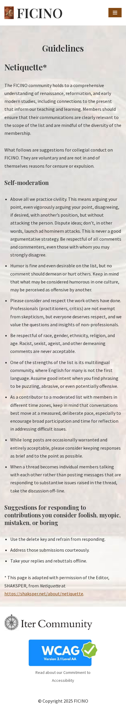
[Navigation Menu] (115, 12)
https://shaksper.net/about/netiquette (43, 594)
